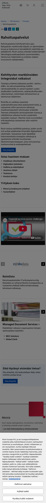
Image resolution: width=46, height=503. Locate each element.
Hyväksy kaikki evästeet (23, 498)
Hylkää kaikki (23, 491)
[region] (23, 468)
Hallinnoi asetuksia (23, 484)
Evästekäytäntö (15, 479)
